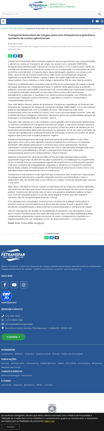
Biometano (97, 363)
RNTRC (40, 385)
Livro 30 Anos (84, 363)
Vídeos (61, 363)
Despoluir (17, 385)
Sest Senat (27, 375)
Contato (12, 337)
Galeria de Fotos (48, 363)
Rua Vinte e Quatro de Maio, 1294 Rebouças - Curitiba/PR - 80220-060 (38, 328)
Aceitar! (10, 426)
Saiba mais (49, 421)
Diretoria (19, 354)
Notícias (5, 363)
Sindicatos (29, 354)
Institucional (7, 354)
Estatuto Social (43, 354)
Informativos (33, 363)
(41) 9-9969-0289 (14, 320)
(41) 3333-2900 (12, 316)
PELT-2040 (71, 363)
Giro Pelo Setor (16, 28)
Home (4, 28)
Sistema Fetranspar (10, 375)
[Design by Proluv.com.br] (52, 408)
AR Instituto (29, 385)
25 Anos (56, 354)
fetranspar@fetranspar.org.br (19, 324)
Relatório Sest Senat (10, 367)
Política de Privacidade (72, 354)
